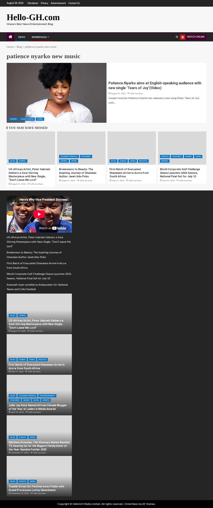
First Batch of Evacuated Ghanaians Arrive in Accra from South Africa (129, 173)
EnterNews (131, 504)
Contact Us (74, 3)
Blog (12, 161)
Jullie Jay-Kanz (136, 93)
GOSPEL (13, 119)
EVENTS (165, 156)
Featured (86, 156)
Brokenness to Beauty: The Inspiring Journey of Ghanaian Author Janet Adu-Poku (77, 173)
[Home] (10, 37)
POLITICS (143, 161)
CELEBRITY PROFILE (69, 156)
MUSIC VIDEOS (27, 119)
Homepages (39, 37)
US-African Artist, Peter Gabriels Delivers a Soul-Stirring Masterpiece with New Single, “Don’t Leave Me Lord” (39, 242)
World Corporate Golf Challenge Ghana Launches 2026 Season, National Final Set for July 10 (180, 173)
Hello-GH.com (33, 17)
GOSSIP (123, 161)
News (21, 37)
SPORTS (165, 161)
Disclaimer (33, 3)
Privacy (44, 3)
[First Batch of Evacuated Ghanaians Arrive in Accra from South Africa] (131, 148)
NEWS (39, 119)
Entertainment (47, 396)
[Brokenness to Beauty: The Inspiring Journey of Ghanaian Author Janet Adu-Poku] (81, 148)
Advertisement (58, 3)
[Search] (177, 37)
